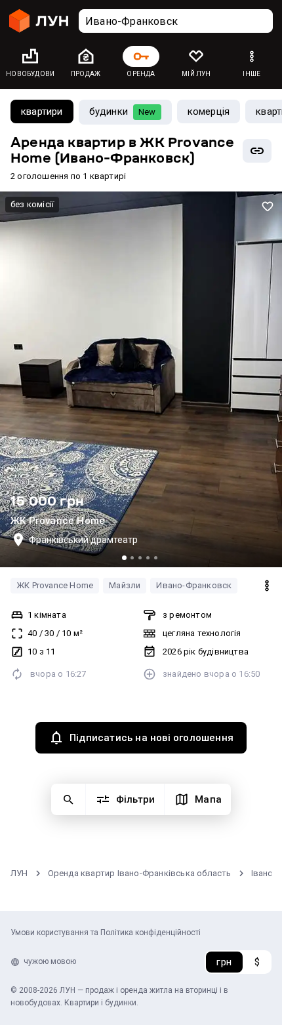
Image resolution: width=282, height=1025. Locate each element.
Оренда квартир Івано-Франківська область (140, 873)
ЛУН (19, 873)
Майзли (124, 585)
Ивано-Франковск (194, 585)
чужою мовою (50, 961)
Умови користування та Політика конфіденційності (105, 932)
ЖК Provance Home (54, 585)
